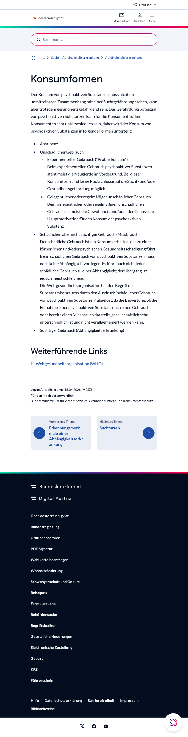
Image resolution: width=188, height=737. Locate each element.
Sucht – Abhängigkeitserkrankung (75, 57)
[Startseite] (33, 57)
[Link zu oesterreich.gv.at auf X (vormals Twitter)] (82, 727)
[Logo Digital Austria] (94, 498)
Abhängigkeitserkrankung (123, 57)
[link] (61, 433)
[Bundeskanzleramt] (94, 486)
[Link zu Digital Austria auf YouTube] (106, 727)
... (44, 57)
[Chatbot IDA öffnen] (173, 722)
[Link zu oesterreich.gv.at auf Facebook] (94, 727)
